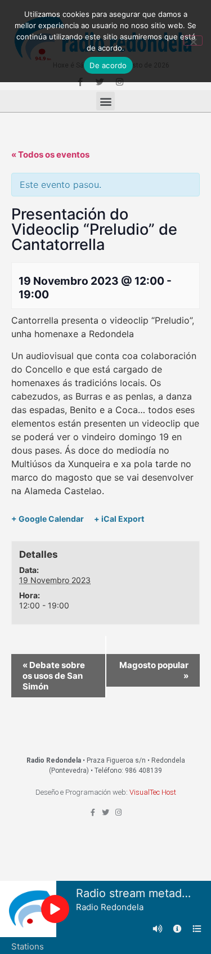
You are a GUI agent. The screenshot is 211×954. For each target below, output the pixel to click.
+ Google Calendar (47, 518)
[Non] (193, 40)
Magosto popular (153, 670)
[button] (105, 101)
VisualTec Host (152, 792)
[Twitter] (105, 812)
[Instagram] (118, 812)
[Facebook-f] (92, 812)
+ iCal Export (119, 518)
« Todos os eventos (50, 154)
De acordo (108, 65)
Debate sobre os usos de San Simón (54, 676)
